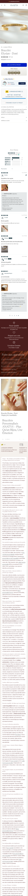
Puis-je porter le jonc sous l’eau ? (9, 369)
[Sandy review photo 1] (4, 187)
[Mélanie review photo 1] (4, 249)
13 (21, 42)
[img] (4, 173)
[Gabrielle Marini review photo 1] (4, 287)
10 (17, 42)
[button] (8, 157)
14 (22, 42)
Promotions (18, 734)
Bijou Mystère (11, 82)
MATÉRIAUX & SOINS (5, 120)
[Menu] (1, 5)
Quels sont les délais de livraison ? (9, 372)
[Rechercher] (4, 5)
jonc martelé (14, 761)
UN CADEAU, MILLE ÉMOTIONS (7, 107)
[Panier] (26, 5)
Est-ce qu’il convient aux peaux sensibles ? (11, 366)
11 (18, 42)
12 (20, 42)
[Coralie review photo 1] (4, 228)
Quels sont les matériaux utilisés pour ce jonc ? (12, 363)
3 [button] (14, 315)
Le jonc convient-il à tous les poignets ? (10, 359)
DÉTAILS (2, 117)
